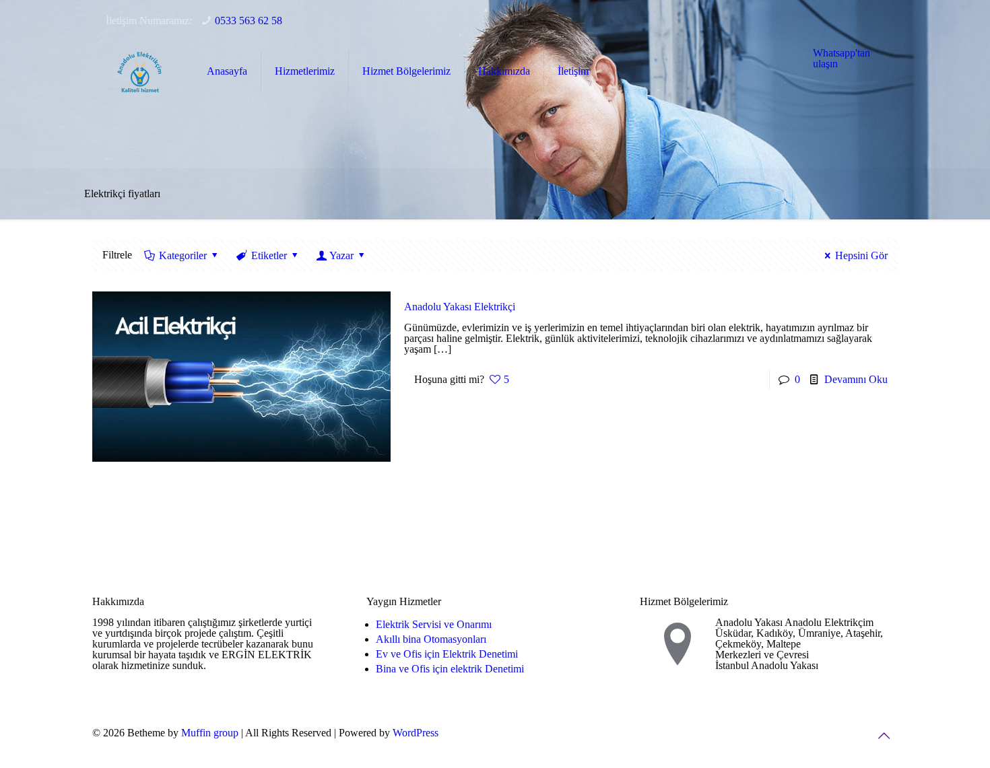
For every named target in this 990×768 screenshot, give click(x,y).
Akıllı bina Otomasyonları (431, 639)
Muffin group (209, 732)
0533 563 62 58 (248, 20)
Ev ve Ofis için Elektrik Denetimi (447, 654)
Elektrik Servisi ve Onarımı (434, 624)
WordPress (415, 732)
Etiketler (269, 255)
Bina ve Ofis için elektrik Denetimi (450, 668)
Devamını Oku (856, 379)
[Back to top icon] (883, 736)
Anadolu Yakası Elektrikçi (459, 306)
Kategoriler (183, 255)
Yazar (341, 255)
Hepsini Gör (861, 255)
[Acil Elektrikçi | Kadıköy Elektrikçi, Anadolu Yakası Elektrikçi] (139, 71)
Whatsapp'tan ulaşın (841, 58)
